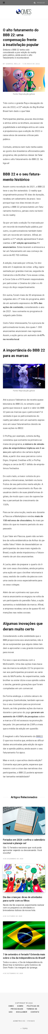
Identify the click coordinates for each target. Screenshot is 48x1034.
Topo (25, 1028)
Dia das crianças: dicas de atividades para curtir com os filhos (23, 904)
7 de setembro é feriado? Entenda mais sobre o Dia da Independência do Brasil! (24, 961)
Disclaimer (21, 1012)
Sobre (20, 1006)
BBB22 (39, 736)
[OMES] (24, 12)
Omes (11, 1006)
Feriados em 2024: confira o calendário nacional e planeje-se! (24, 846)
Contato (35, 1012)
